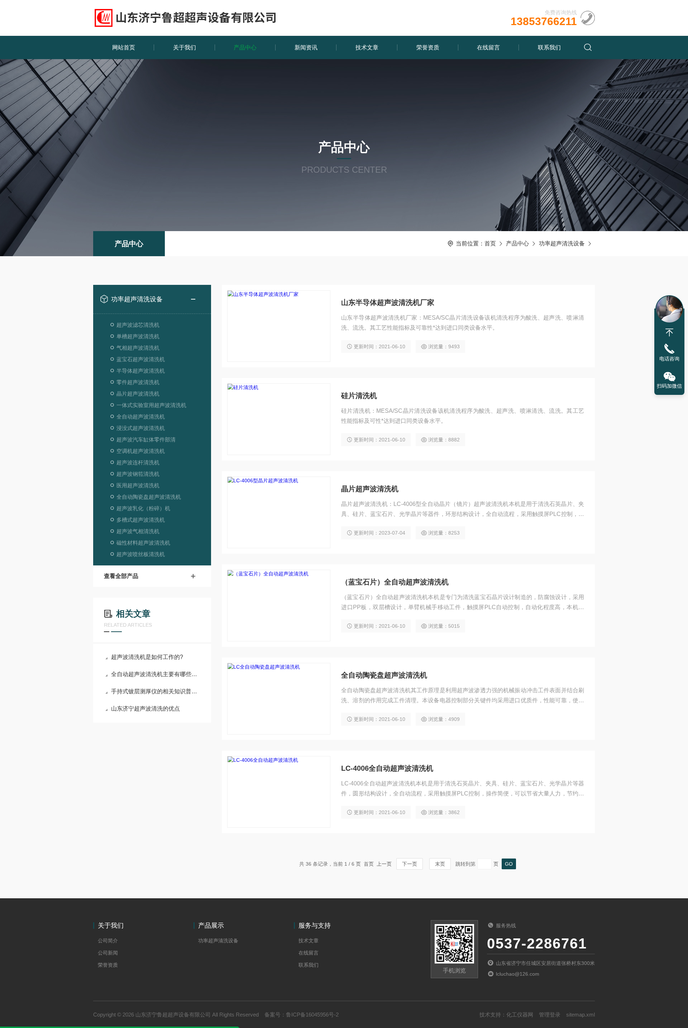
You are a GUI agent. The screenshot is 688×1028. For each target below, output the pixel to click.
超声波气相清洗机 (137, 531)
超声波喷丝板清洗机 (140, 554)
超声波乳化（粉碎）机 (143, 508)
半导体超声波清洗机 (140, 371)
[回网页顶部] (669, 332)
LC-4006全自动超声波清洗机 (387, 768)
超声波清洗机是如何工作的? (147, 657)
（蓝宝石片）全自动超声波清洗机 (395, 582)
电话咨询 (669, 359)
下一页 (409, 864)
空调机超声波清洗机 (140, 451)
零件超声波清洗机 (137, 382)
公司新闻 (108, 953)
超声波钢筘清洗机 (137, 474)
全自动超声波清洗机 (140, 416)
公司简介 (108, 940)
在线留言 (488, 47)
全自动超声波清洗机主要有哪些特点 (155, 674)
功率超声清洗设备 (562, 243)
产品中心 (245, 47)
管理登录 (549, 1015)
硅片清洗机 (359, 396)
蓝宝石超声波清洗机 (140, 359)
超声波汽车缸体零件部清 (146, 439)
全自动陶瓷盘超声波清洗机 (148, 497)
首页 (490, 243)
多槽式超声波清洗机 (140, 520)
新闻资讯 (306, 47)
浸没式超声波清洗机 (140, 428)
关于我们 (184, 47)
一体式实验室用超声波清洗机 (151, 405)
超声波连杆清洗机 (137, 462)
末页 (440, 864)
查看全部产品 (121, 576)
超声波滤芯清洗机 (137, 325)
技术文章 (366, 47)
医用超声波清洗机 (137, 485)
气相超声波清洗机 (137, 348)
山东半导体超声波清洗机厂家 (387, 302)
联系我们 (549, 47)
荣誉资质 (427, 47)
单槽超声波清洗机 (137, 336)
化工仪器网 (519, 1015)
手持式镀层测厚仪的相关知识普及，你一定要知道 (155, 691)
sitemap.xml (580, 1015)
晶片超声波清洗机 (137, 394)
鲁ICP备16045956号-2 (312, 1015)
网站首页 (123, 47)
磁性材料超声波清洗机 (143, 543)
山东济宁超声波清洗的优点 (145, 709)
